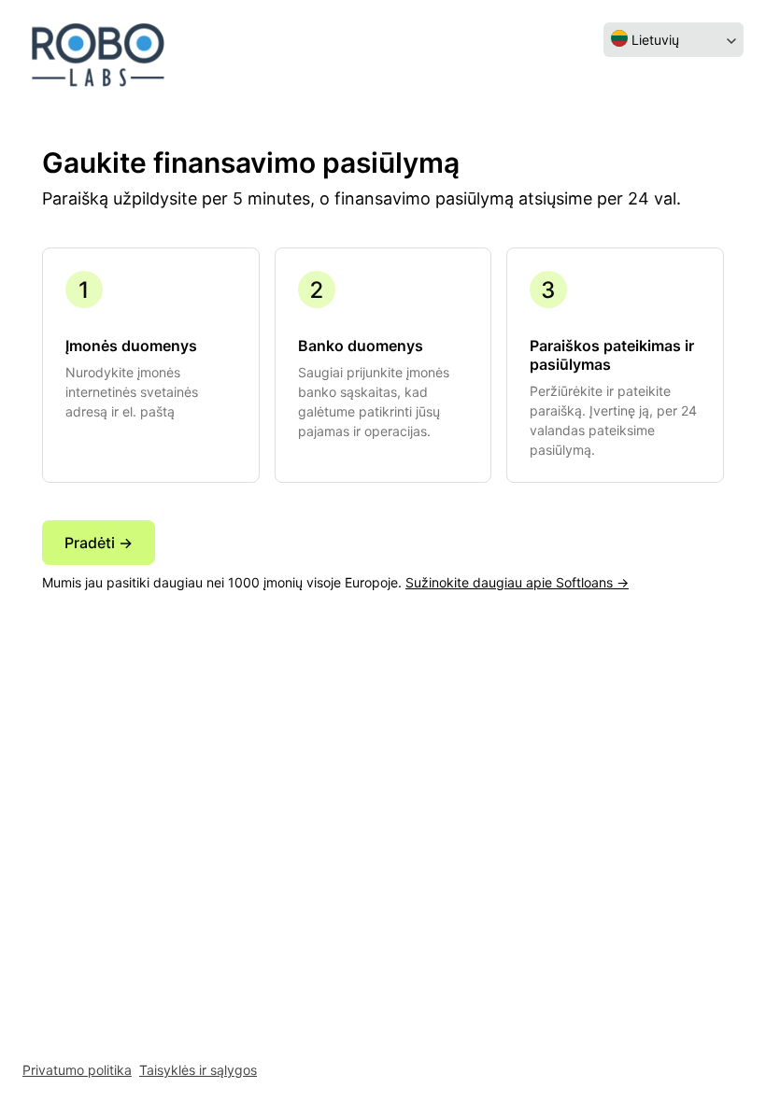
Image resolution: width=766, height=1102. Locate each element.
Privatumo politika (77, 1070)
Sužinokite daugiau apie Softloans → (517, 582)
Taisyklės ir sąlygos (198, 1070)
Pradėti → (98, 542)
